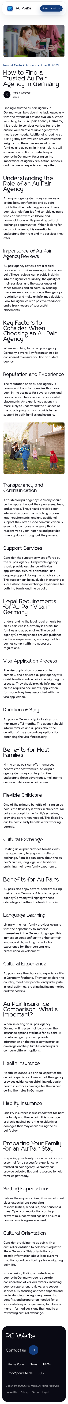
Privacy (25, 1392)
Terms (35, 1392)
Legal (45, 1392)
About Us (12, 1392)
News (33, 1364)
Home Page (16, 1364)
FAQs (47, 1364)
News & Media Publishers (20, 65)
